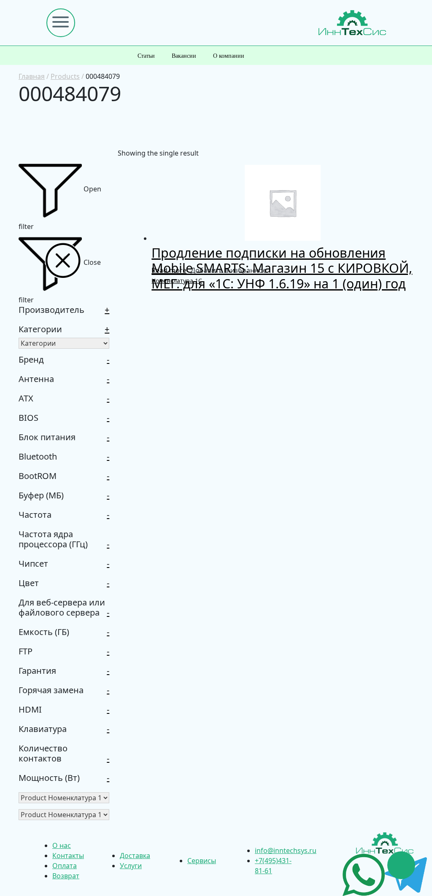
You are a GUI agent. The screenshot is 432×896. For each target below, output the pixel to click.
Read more (168, 270)
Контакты (68, 855)
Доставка (135, 855)
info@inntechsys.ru (285, 850)
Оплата (64, 865)
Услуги (131, 865)
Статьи (146, 56)
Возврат (65, 875)
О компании (228, 56)
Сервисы (201, 860)
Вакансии (184, 56)
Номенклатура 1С (176, 281)
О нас (61, 845)
